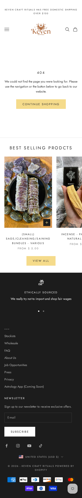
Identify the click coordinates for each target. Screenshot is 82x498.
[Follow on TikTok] (40, 446)
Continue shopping (41, 104)
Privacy (9, 379)
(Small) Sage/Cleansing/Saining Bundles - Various (28, 238)
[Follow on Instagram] (18, 446)
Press (7, 372)
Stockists (10, 336)
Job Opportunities (15, 365)
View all (41, 261)
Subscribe (20, 432)
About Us (10, 358)
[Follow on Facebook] (6, 446)
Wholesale (11, 343)
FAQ (7, 350)
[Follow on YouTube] (29, 446)
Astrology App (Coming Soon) (24, 386)
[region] (41, 292)
